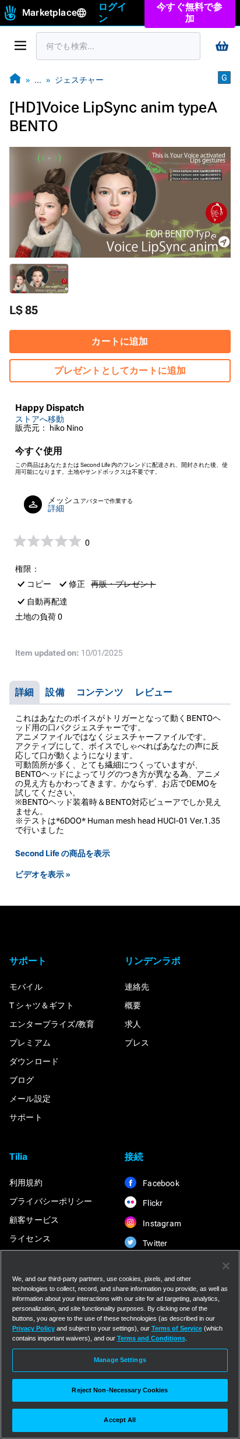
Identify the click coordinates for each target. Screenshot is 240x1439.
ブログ (21, 1080)
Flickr (152, 1203)
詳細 (56, 508)
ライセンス (30, 1238)
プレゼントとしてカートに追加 (120, 370)
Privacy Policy (33, 1328)
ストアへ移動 (39, 419)
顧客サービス (34, 1220)
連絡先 (137, 986)
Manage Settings (120, 1359)
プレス (137, 1042)
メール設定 (30, 1098)
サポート (26, 1117)
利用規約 (26, 1182)
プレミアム (30, 1042)
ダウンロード (34, 1061)
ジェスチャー (79, 80)
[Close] (226, 1266)
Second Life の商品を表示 (62, 853)
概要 (133, 1005)
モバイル (26, 986)
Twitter (154, 1243)
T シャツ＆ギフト (41, 1005)
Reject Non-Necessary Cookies (120, 1390)
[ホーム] (15, 79)
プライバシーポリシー (50, 1201)
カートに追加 (119, 341)
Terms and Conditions (151, 1338)
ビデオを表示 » (42, 874)
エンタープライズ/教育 (51, 1024)
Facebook (160, 1183)
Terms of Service (176, 1328)
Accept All (120, 1419)
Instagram (161, 1223)
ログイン (112, 12)
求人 (133, 1024)
